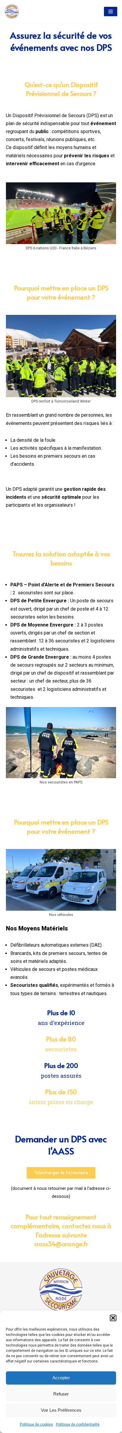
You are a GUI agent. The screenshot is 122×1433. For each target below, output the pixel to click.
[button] (113, 1318)
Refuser (61, 1393)
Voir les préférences (61, 1410)
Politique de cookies (36, 1424)
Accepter (61, 1377)
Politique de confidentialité (77, 1424)
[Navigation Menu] (111, 11)
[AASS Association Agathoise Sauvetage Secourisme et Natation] (11, 11)
